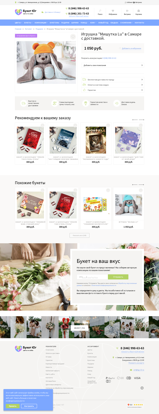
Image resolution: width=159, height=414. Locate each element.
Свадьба (114, 22)
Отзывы (48, 357)
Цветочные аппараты (53, 384)
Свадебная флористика (92, 382)
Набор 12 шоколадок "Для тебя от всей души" (128, 158)
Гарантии (92, 90)
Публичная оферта (52, 370)
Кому (92, 22)
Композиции (40, 22)
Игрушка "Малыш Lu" (128, 222)
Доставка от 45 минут (53, 12)
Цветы (18, 22)
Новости (49, 367)
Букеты (27, 22)
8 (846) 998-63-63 (78, 8)
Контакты (139, 22)
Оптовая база (51, 381)
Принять (12, 406)
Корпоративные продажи (55, 364)
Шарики (74, 22)
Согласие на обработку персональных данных (59, 388)
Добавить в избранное (131, 48)
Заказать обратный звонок (78, 16)
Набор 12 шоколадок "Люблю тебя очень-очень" (30, 158)
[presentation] (135, 119)
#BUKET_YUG (79, 328)
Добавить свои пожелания (95, 65)
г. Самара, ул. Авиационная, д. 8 (29, 2)
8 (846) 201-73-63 (78, 13)
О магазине (50, 350)
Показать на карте (136, 363)
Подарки (65, 22)
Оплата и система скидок (98, 85)
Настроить (29, 406)
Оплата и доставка (52, 353)
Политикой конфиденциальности (104, 285)
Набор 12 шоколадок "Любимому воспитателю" (95, 223)
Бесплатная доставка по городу (101, 79)
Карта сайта (50, 374)
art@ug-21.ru (139, 370)
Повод (84, 22)
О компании (125, 22)
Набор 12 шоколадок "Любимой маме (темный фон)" (30, 223)
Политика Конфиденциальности (57, 393)
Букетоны (54, 22)
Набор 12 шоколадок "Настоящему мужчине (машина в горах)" (63, 158)
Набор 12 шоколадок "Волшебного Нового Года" (96, 158)
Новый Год (103, 22)
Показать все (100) (79, 235)
